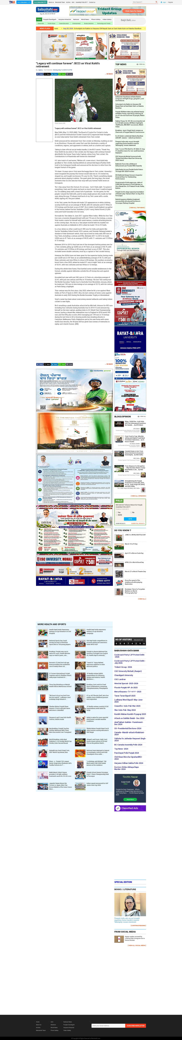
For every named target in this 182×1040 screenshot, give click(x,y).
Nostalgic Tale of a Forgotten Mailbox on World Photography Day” (135, 591)
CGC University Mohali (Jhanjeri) (128, 671)
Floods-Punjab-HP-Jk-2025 (126, 688)
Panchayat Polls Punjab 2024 (126, 753)
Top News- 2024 (121, 749)
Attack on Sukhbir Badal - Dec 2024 (129, 718)
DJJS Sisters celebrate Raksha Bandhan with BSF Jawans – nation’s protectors (129, 137)
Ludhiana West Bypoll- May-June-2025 (128, 701)
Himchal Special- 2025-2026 (126, 683)
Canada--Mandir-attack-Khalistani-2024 (129, 733)
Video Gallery (107, 19)
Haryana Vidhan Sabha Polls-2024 (128, 763)
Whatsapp (62, 74)
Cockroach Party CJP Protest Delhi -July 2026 (129, 662)
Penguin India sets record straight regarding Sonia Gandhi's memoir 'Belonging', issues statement (127, 143)
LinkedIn (54, 74)
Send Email (69, 74)
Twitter (47, 74)
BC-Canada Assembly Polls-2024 (128, 745)
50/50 (120, 515)
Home (39, 19)
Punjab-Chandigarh (49, 19)
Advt (73, 2)
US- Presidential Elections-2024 (127, 728)
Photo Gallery (95, 19)
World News (85, 19)
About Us (38, 1024)
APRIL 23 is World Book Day (134, 562)
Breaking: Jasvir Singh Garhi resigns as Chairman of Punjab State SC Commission (129, 131)
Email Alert (41, 23)
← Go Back (109, 74)
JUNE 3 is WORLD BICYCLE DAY (135, 535)
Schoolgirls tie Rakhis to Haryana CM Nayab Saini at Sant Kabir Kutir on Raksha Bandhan (66, 28)
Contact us (92, 2)
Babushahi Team (60, 2)
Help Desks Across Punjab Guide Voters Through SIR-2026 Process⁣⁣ (129, 170)
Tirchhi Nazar (51, 23)
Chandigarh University (123, 675)
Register (170, 2)
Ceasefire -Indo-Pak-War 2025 (127, 706)
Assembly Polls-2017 (82, 2)
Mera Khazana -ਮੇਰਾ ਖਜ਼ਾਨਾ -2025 (127, 692)
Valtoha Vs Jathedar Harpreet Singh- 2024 (130, 739)
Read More (130, 799)
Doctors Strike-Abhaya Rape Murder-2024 (126, 768)
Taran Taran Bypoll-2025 (124, 696)
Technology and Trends (103, 23)
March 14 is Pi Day (131, 544)
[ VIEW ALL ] (142, 599)
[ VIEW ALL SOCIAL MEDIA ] (137, 945)
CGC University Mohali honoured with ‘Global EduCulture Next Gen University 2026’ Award (128, 158)
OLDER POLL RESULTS (138, 523)
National (76, 19)
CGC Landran (120, 679)
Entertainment (76, 23)
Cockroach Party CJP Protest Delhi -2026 (129, 656)
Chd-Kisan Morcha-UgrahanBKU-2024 (128, 758)
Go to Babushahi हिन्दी (40, 2)
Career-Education (64, 23)
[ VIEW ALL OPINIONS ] (138, 496)
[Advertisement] (44, 110)
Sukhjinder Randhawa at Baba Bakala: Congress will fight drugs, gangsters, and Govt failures (129, 98)
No (133, 512)
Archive (68, 2)
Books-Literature (88, 23)
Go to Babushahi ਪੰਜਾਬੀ (23, 2)
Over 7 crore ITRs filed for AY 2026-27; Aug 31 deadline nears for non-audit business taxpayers (130, 151)
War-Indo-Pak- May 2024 (125, 710)
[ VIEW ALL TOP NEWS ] (137, 208)
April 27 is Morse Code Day (134, 553)
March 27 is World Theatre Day (135, 571)
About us (51, 2)
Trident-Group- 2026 (123, 667)
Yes (119, 512)
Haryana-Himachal (64, 19)
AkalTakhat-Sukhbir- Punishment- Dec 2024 (128, 723)
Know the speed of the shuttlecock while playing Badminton (133, 582)
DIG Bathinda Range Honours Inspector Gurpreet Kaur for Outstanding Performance (128, 177)
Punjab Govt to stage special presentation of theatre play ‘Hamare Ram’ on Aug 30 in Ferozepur (129, 193)
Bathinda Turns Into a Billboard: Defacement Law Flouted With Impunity (128, 165)
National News (67, 1022)
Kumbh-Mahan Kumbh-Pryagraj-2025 (130, 714)
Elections (53, 1024)
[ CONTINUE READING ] (138, 926)
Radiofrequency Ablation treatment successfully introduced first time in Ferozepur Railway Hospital (127, 201)
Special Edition (123, 882)
